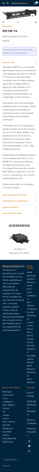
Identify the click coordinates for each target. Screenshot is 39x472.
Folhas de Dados (11, 207)
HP (28, 319)
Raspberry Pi (31, 350)
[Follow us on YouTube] (29, 446)
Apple (29, 272)
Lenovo (30, 328)
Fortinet (30, 312)
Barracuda (31, 275)
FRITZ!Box (31, 315)
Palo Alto (7, 26)
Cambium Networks (31, 280)
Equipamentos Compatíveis (15, 201)
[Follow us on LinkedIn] (29, 451)
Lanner (30, 325)
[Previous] (3, 22)
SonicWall (31, 355)
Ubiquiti (30, 362)
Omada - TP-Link (30, 340)
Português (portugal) (10, 460)
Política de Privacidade (31, 432)
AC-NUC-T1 (19, 249)
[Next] (35, 22)
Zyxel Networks (31, 381)
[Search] (8, 3)
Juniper (30, 322)
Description (8, 62)
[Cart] (35, 3)
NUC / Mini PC (30, 334)
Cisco (29, 292)
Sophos (30, 359)
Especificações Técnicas (15, 195)
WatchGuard (31, 374)
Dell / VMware (30, 304)
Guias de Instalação (12, 213)
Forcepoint (31, 308)
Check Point (29, 287)
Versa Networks (31, 367)
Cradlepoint (31, 297)
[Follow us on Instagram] (29, 441)
